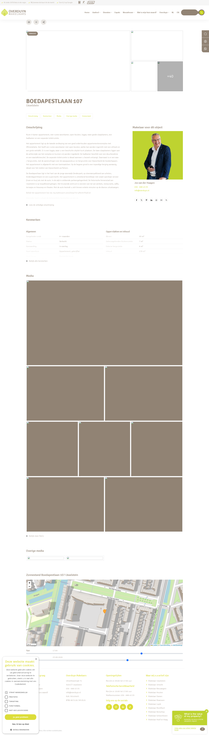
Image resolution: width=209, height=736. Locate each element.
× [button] (36, 659)
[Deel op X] (141, 200)
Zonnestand (86, 116)
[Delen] (43, 22)
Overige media (71, 116)
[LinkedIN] (123, 707)
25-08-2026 (58, 657)
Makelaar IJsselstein (156, 681)
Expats (117, 12)
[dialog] (20, 695)
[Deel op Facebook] (136, 200)
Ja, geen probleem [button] (20, 717)
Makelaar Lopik (154, 704)
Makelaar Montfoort (156, 708)
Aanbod (95, 12)
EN (178, 12)
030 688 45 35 (189, 12)
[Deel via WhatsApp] (156, 200)
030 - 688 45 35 (141, 187)
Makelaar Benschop (156, 712)
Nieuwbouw (128, 12)
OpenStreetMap (165, 645)
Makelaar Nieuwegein (157, 688)
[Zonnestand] (36, 22)
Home (87, 12)
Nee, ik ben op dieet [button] (20, 724)
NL (173, 12)
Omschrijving (33, 116)
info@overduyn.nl (141, 190)
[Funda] (91, 2)
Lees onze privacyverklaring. (20, 687)
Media (59, 116)
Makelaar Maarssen (156, 700)
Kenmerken (47, 116)
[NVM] (79, 2)
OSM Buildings (177, 645)
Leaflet (155, 645)
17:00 (55, 650)
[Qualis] (83, 2)
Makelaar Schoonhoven (158, 716)
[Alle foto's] (29, 22)
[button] (104, 611)
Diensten (106, 12)
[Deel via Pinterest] (146, 200)
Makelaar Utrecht (155, 685)
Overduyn (163, 12)
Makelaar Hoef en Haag (158, 719)
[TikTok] (130, 707)
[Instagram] (116, 707)
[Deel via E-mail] (161, 200)
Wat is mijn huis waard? (147, 12)
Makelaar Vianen (155, 696)
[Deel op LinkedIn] (151, 200)
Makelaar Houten (155, 692)
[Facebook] (109, 707)
